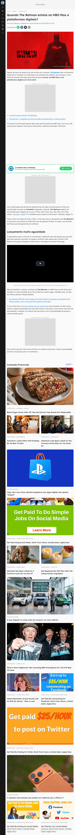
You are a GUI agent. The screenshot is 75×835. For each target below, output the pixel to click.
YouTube (16, 214)
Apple (23, 214)
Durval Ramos (15, 23)
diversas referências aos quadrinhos (35, 306)
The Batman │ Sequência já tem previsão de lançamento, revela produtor (37, 119)
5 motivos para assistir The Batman (23, 115)
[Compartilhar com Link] (29, 27)
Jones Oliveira (34, 23)
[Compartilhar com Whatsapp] (18, 27)
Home (8, 11)
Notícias (14, 11)
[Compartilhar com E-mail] (25, 27)
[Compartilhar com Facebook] (21, 27)
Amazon (32, 212)
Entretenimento (22, 11)
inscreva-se (37, 70)
